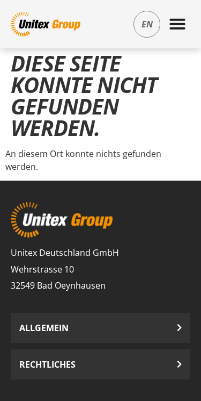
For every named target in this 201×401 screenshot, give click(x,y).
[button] (177, 24)
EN (147, 24)
